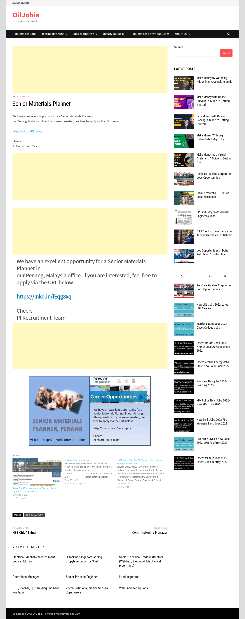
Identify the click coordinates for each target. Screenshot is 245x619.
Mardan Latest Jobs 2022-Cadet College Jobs (212, 325)
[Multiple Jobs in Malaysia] (91, 471)
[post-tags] (225, 276)
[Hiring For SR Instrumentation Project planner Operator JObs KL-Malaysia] (37, 472)
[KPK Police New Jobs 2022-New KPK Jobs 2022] (184, 401)
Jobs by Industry (113, 34)
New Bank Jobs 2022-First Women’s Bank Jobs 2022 (212, 421)
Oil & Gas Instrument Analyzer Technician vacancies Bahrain (214, 233)
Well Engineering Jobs (133, 588)
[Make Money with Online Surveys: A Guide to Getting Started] (184, 97)
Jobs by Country (83, 34)
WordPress (63, 613)
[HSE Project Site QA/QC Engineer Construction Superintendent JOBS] (143, 473)
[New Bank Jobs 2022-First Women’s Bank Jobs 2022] (184, 420)
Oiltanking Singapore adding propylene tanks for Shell (84, 559)
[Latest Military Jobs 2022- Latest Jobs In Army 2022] (184, 458)
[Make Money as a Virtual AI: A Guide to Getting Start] (184, 155)
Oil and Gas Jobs (25, 34)
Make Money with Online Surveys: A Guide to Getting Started (213, 100)
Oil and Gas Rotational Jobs (151, 34)
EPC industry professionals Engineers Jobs (213, 214)
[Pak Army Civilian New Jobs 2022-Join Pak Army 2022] (184, 439)
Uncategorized (21, 96)
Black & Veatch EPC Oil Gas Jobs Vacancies (213, 194)
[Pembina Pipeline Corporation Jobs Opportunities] (184, 174)
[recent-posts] (196, 276)
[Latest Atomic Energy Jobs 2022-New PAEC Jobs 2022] (184, 362)
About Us (181, 34)
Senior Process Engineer (82, 577)
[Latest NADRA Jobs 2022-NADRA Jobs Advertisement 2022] (184, 343)
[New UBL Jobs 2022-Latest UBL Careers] (184, 305)
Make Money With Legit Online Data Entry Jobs (210, 137)
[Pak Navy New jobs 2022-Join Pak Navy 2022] (184, 382)
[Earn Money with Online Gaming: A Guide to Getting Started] (184, 117)
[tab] (181, 276)
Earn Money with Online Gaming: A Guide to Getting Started (213, 120)
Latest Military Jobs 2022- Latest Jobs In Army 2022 (212, 460)
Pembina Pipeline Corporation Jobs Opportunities (214, 175)
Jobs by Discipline (53, 34)
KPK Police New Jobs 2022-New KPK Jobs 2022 (213, 402)
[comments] (210, 276)
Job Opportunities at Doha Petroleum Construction (212, 252)
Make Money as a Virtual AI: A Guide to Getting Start (214, 158)
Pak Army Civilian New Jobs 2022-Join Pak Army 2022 (213, 440)
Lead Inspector (129, 577)
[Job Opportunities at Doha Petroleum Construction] (184, 251)
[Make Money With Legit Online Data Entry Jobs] (184, 136)
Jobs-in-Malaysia (34, 514)
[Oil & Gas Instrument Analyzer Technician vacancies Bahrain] (184, 232)
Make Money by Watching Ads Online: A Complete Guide (214, 79)
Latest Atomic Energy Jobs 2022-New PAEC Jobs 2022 (213, 364)
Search (179, 47)
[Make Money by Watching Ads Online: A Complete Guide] (184, 78)
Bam (77, 613)
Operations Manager (25, 577)
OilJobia (25, 14)
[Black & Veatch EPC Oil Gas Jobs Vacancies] (184, 193)
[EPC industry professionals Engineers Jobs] (184, 213)
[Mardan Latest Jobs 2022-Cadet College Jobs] (184, 324)
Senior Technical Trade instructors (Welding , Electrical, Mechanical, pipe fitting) (141, 561)
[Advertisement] (90, 69)
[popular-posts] (181, 276)
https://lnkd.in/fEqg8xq (27, 131)
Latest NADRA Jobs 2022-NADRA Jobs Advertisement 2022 (213, 346)
